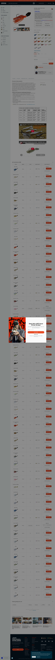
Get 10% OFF (36, 332)
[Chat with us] (12, 658)
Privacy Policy (44, 655)
